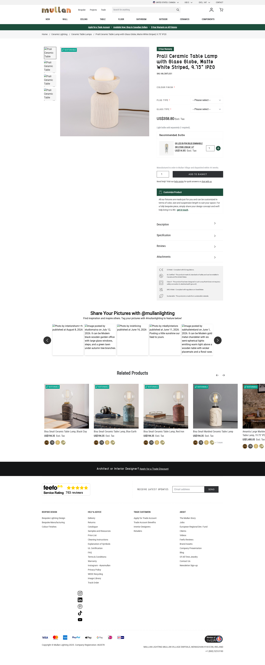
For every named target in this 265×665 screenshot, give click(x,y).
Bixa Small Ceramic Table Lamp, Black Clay (65, 431)
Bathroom (141, 19)
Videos (183, 535)
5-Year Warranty (165, 49)
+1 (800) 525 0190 (214, 651)
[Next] (224, 375)
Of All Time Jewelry (189, 557)
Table (103, 19)
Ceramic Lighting (59, 34)
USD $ (187, 2)
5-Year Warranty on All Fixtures (164, 27)
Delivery (91, 518)
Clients (183, 531)
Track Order (93, 582)
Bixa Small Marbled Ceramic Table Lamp (213, 431)
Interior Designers (142, 526)
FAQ (90, 552)
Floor (121, 19)
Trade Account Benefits (145, 522)
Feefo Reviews (186, 539)
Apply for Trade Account (145, 518)
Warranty (92, 561)
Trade (103, 10)
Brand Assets (186, 544)
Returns (91, 522)
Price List (92, 535)
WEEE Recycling (95, 574)
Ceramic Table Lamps (81, 34)
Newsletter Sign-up (189, 565)
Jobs (182, 522)
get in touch (182, 210)
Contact (219, 2)
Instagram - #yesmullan (99, 565)
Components (208, 19)
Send (211, 489)
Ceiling (83, 19)
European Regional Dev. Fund (193, 526)
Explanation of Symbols (99, 544)
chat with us (207, 181)
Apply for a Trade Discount (154, 468)
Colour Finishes (49, 526)
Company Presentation (191, 548)
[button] (68, 339)
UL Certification (95, 548)
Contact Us (185, 561)
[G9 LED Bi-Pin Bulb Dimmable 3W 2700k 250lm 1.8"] (166, 148)
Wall (65, 19)
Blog (182, 552)
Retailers (138, 531)
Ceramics (184, 19)
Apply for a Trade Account (99, 27)
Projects (93, 10)
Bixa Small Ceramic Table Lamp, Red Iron (164, 431)
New (48, 19)
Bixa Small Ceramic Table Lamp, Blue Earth (115, 431)
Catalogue (93, 526)
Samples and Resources (99, 531)
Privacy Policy (94, 570)
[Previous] (218, 375)
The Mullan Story (188, 518)
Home (45, 34)
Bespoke (82, 10)
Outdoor (163, 19)
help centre (179, 181)
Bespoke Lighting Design (53, 518)
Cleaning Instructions (98, 539)
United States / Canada (165, 2)
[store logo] (56, 10)
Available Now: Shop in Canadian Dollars (130, 27)
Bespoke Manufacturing (53, 522)
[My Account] (212, 9)
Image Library (94, 578)
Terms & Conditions (97, 557)
